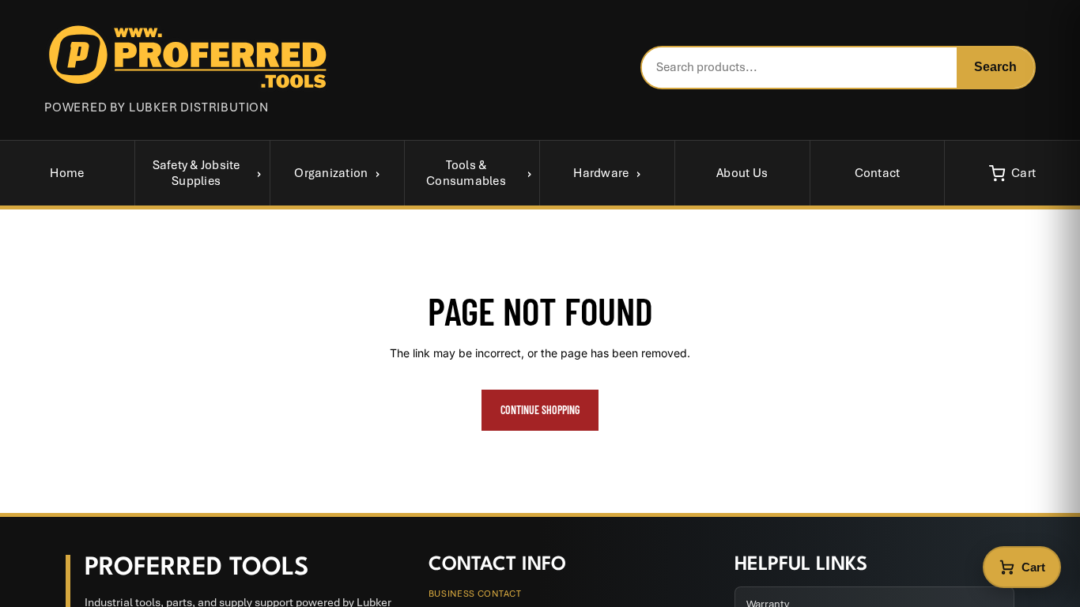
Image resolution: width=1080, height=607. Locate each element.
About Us (742, 173)
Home (67, 173)
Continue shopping (540, 410)
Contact (878, 173)
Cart (1023, 173)
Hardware (601, 173)
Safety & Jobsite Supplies (196, 173)
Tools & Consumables (466, 173)
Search (995, 67)
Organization (331, 173)
